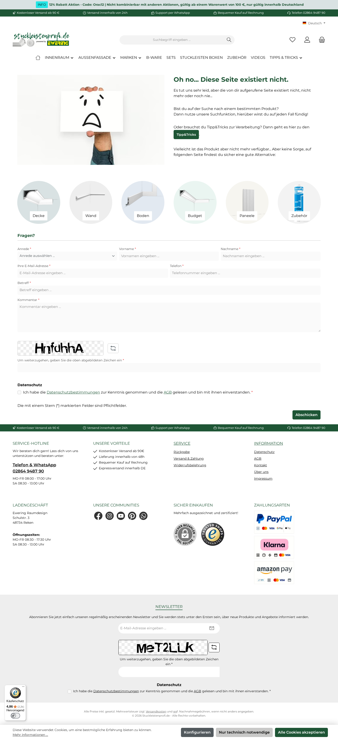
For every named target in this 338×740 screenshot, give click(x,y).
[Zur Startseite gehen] (41, 39)
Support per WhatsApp (172, 12)
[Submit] (212, 628)
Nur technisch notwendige (244, 732)
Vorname (127, 249)
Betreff (24, 283)
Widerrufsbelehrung (190, 465)
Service (182, 443)
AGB (168, 392)
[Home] (38, 57)
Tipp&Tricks (186, 134)
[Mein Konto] (307, 40)
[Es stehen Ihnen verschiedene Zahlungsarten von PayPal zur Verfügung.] (274, 522)
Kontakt (260, 465)
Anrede (24, 249)
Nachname (230, 249)
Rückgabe (182, 452)
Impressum (263, 478)
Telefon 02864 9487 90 (308, 12)
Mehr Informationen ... (30, 735)
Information (268, 443)
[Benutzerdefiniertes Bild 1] (212, 534)
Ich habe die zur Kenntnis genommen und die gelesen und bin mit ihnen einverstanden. (138, 392)
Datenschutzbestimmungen (73, 392)
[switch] (15, 715)
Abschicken (306, 415)
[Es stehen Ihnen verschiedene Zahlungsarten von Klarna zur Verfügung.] (274, 547)
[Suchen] (229, 40)
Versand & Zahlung (189, 458)
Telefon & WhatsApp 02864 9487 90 (34, 468)
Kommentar (28, 300)
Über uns (261, 472)
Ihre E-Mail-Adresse (33, 266)
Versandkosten (156, 711)
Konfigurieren (197, 732)
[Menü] (23, 687)
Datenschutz (264, 452)
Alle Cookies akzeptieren (301, 732)
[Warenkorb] (320, 40)
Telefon (176, 266)
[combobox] (172, 40)
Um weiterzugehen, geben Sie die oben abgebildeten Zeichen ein (70, 360)
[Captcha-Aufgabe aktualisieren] (113, 348)
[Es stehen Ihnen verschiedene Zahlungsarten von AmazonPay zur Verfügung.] (274, 572)
